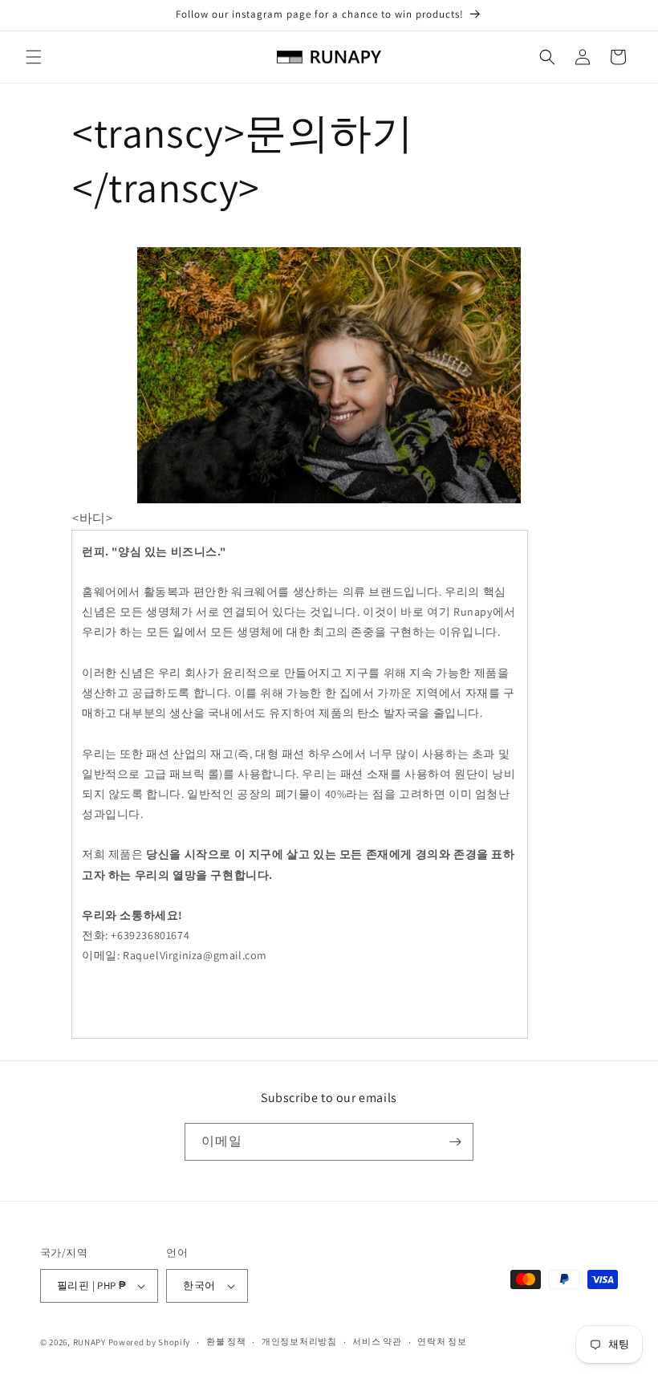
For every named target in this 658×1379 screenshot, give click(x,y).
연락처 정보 (441, 1341)
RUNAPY (89, 1342)
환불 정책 (226, 1341)
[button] (33, 57)
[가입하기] (455, 1142)
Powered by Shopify (149, 1342)
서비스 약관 (376, 1341)
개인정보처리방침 (299, 1341)
